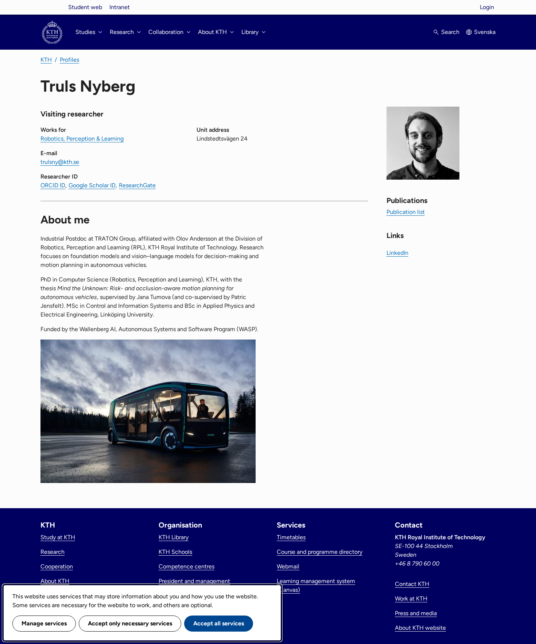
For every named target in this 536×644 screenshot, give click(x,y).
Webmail (288, 566)
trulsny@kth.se (59, 161)
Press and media (416, 613)
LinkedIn (397, 252)
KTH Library (174, 537)
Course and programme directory (319, 551)
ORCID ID (52, 185)
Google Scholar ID (92, 185)
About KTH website (420, 627)
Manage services (44, 623)
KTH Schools (175, 551)
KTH (46, 59)
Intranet (119, 7)
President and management (194, 581)
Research (52, 551)
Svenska (485, 31)
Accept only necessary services (130, 623)
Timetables (291, 537)
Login (487, 7)
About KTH (54, 581)
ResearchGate (137, 185)
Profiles (69, 59)
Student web (85, 7)
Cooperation (56, 566)
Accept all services (218, 623)
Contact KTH (412, 583)
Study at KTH (57, 537)
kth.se (52, 7)
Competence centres (186, 566)
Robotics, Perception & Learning (82, 138)
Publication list (406, 211)
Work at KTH (411, 598)
